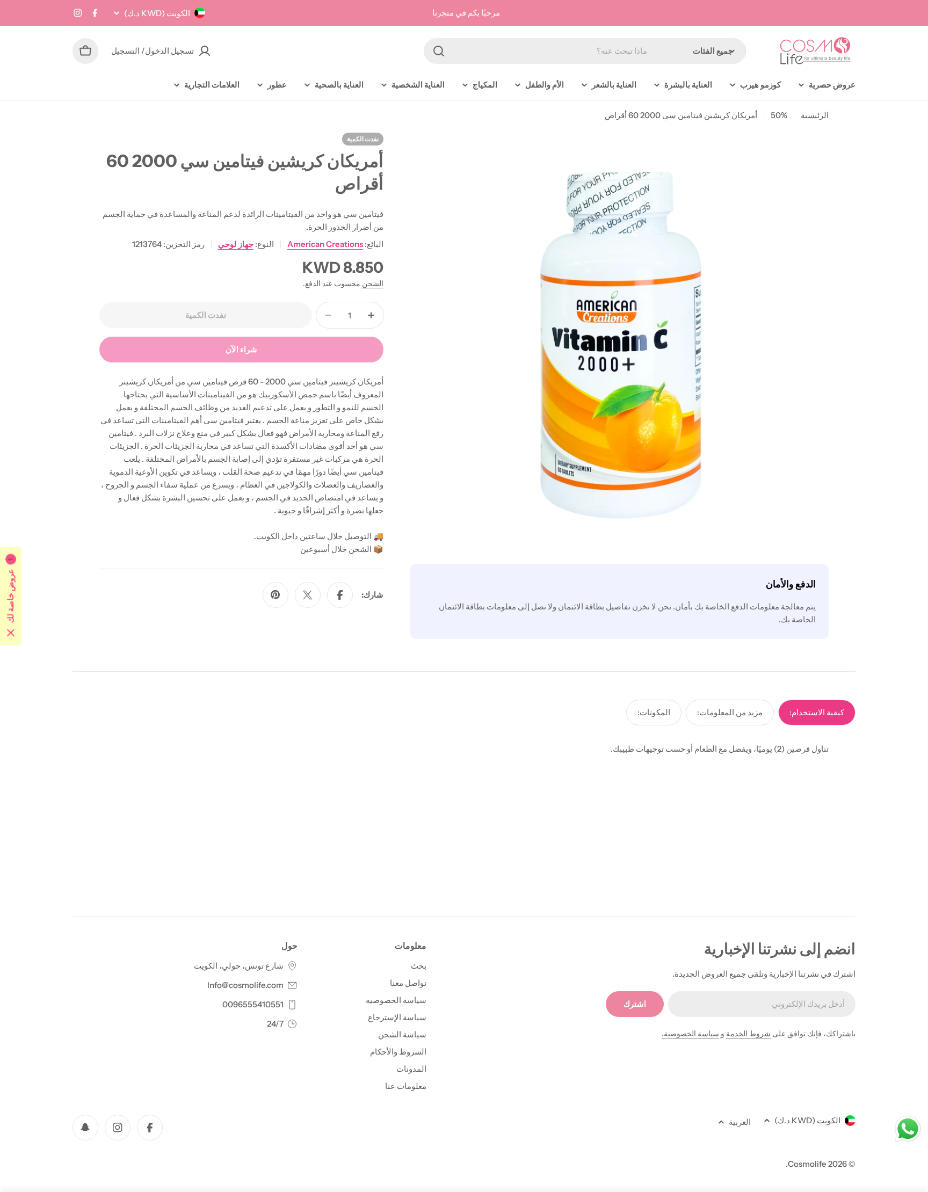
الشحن (372, 283)
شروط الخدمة (748, 1033)
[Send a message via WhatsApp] (908, 1129)
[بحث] (438, 51)
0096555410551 (253, 1004)
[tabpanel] (464, 749)
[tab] (817, 712)
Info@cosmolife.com (245, 985)
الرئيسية (815, 115)
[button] (10, 596)
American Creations (325, 244)
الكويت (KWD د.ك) (157, 13)
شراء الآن (241, 349)
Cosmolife (807, 1164)
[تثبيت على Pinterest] (275, 595)
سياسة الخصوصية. (690, 1033)
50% (779, 115)
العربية (740, 1122)
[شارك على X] (308, 595)
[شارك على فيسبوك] (340, 595)
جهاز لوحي (235, 244)
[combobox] (585, 51)
